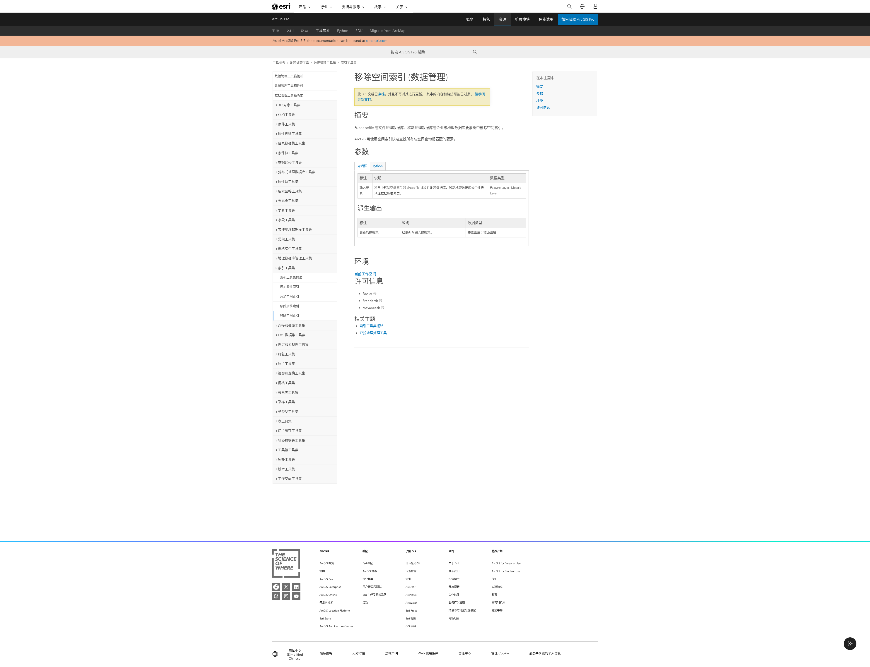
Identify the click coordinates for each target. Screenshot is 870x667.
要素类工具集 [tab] (288, 201)
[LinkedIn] (296, 587)
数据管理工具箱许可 (289, 86)
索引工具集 (349, 63)
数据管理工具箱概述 (289, 76)
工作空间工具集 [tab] (290, 479)
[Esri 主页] (281, 6)
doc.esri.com (376, 40)
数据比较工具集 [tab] (290, 162)
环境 (539, 100)
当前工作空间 (365, 274)
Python (342, 31)
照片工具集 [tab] (286, 364)
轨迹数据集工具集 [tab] (291, 440)
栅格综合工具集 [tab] (290, 249)
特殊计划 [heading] (497, 551)
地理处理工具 (299, 63)
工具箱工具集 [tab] (288, 450)
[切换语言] (582, 6)
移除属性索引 (289, 306)
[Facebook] (276, 587)
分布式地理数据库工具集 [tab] (296, 172)
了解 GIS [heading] (411, 551)
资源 (502, 19)
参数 (539, 93)
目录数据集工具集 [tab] (291, 143)
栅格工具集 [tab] (286, 383)
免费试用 (546, 19)
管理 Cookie (500, 653)
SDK (358, 31)
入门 (290, 31)
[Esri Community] (276, 596)
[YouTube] (296, 596)
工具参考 (322, 31)
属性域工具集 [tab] (288, 182)
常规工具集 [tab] (286, 239)
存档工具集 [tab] (286, 114)
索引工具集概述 (291, 277)
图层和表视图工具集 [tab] (293, 344)
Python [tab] (378, 166)
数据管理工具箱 (325, 63)
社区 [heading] (365, 551)
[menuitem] (337, 563)
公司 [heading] (451, 551)
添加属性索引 (289, 287)
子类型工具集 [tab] (288, 412)
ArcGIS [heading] (324, 551)
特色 (486, 19)
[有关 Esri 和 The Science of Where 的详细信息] (286, 564)
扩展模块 (522, 19)
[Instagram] (286, 596)
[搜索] (569, 6)
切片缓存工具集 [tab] (290, 431)
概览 (470, 19)
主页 (275, 31)
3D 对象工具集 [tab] (289, 105)
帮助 (304, 31)
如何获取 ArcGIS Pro (577, 19)
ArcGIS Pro (281, 19)
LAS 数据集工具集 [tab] (291, 335)
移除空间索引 (289, 316)
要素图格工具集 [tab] (290, 191)
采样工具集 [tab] (286, 402)
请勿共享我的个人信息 (545, 653)
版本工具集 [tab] (286, 469)
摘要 (539, 86)
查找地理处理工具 (373, 333)
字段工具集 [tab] (286, 220)
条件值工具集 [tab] (288, 153)
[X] (286, 587)
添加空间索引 (289, 297)
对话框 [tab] (362, 166)
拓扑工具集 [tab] (286, 459)
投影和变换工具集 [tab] (291, 373)
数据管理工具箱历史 (289, 95)
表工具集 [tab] (285, 421)
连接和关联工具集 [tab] (291, 325)
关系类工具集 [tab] (288, 392)
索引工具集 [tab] (286, 268)
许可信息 (543, 107)
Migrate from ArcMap (388, 31)
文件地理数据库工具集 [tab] (295, 229)
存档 (381, 94)
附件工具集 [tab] (286, 124)
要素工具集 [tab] (286, 210)
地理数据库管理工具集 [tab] (295, 258)
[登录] (595, 6)
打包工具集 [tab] (286, 354)
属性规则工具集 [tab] (290, 134)
